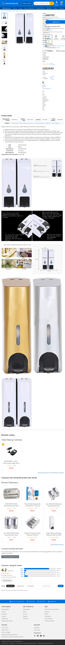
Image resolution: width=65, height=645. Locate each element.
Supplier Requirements (7, 621)
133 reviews (53, 64)
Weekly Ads (53, 601)
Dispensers (47, 123)
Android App (37, 630)
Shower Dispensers (55, 123)
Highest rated (20, 586)
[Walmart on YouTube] (41, 636)
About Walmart (5, 609)
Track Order (42, 601)
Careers (55, 8)
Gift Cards (25, 618)
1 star (22, 576)
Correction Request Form (10, 557)
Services (15, 8)
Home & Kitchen (8, 11)
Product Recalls (48, 618)
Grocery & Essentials (29, 8)
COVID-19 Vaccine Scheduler (52, 609)
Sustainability (5, 618)
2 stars (21, 574)
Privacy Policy (5, 630)
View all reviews (7, 580)
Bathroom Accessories (21, 11)
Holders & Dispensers (39, 123)
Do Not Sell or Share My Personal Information (12, 637)
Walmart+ (25, 616)
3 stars (21, 572)
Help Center (32, 601)
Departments (7, 8)
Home (2, 11)
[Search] (51, 3)
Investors (4, 616)
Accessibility (48, 616)
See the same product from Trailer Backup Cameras (51, 472)
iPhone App (36, 627)
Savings (20, 8)
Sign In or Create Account (18, 601)
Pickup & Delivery (40, 8)
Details (58, 47)
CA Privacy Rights (6, 632)
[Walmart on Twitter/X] (38, 636)
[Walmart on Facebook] (35, 636)
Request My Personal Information (10, 634)
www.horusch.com (46, 88)
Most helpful (31, 586)
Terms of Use (5, 627)
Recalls (46, 614)
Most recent (10, 586)
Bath (14, 11)
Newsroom (4, 614)
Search (60, 586)
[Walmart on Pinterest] (44, 636)
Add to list (51, 50)
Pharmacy (49, 8)
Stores (24, 611)
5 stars (21, 568)
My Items (61, 8)
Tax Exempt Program (49, 621)
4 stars (21, 570)
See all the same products (57, 544)
